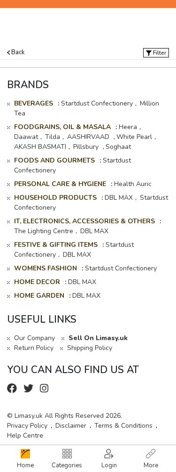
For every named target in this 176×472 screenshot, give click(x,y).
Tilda (52, 136)
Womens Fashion (45, 268)
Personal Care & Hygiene (60, 183)
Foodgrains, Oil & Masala (62, 126)
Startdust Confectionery (97, 103)
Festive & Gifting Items (56, 244)
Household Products (55, 197)
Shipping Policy (89, 347)
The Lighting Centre (43, 231)
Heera (128, 126)
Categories (67, 465)
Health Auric (133, 183)
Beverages (33, 103)
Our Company (34, 338)
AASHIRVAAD (89, 136)
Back (17, 52)
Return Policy (34, 347)
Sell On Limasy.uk (98, 338)
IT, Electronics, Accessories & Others (84, 221)
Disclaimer (70, 425)
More (151, 465)
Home (25, 465)
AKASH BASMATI (40, 146)
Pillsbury (86, 146)
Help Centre (25, 435)
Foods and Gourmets (54, 160)
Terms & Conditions (123, 425)
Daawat (26, 136)
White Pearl (134, 136)
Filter (159, 53)
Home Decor (37, 281)
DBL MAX (119, 197)
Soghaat (118, 146)
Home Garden (39, 295)
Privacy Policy (27, 425)
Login (109, 465)
